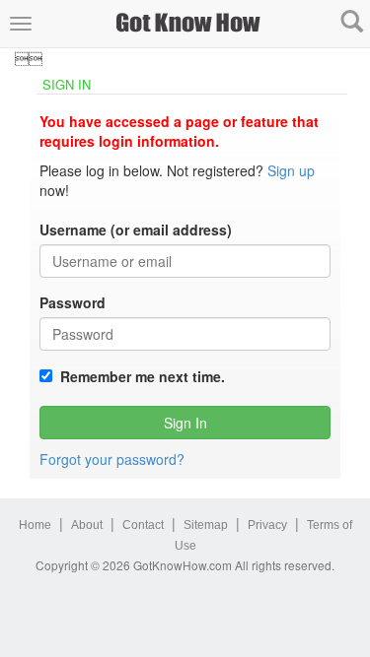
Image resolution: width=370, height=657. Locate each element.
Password (72, 302)
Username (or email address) (135, 229)
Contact (143, 525)
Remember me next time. (138, 376)
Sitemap (206, 525)
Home (35, 525)
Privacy (267, 525)
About (87, 525)
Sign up (291, 170)
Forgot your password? (112, 459)
